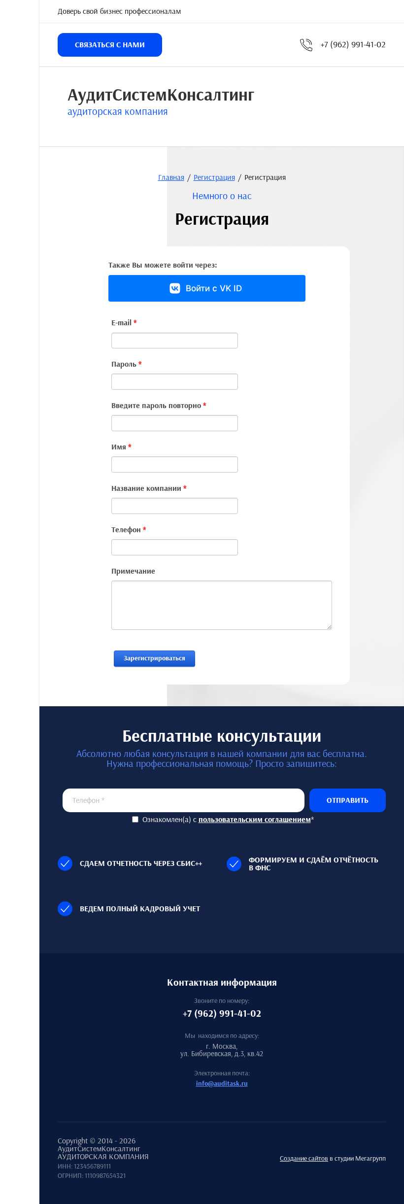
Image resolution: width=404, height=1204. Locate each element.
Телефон (128, 530)
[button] (110, 45)
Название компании (149, 488)
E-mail (124, 323)
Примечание (133, 571)
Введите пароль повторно (158, 406)
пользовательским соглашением (255, 820)
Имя (121, 447)
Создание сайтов (304, 1158)
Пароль (126, 364)
